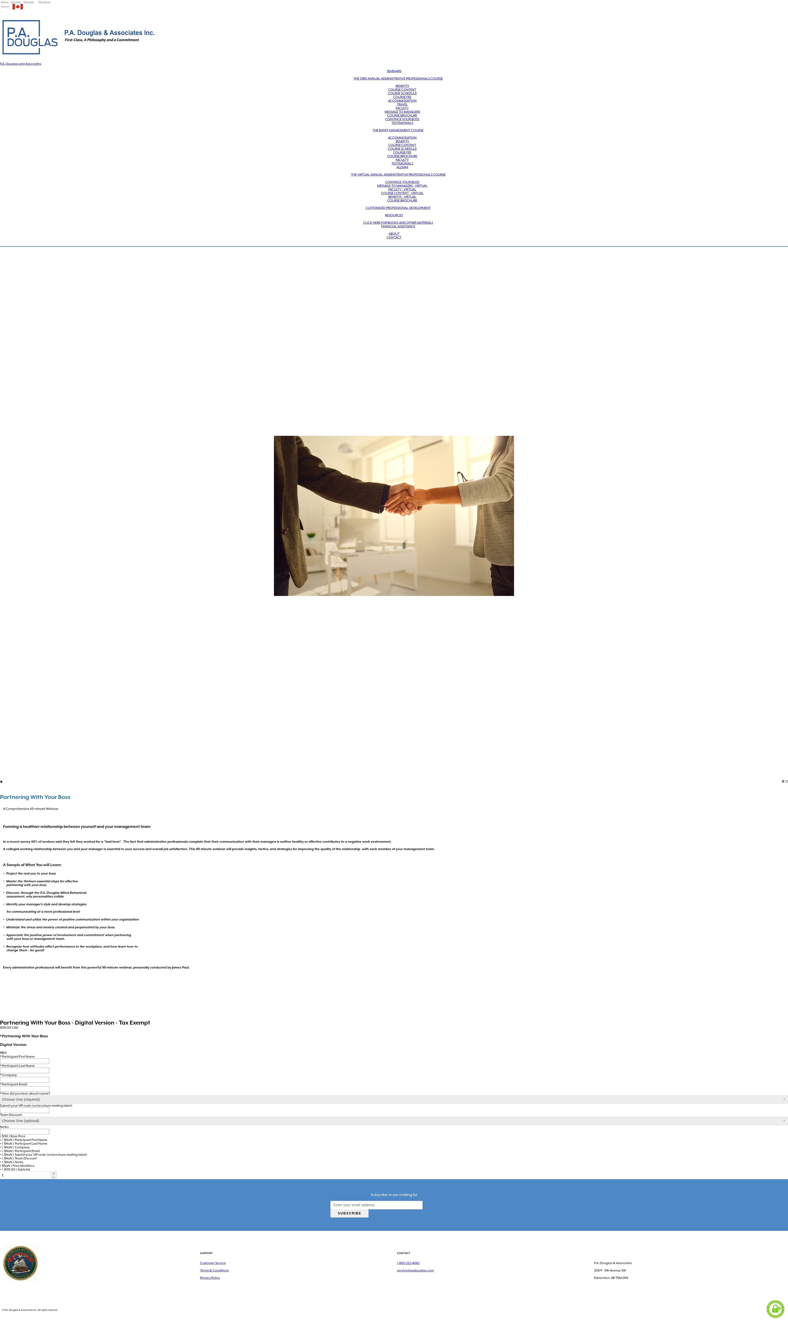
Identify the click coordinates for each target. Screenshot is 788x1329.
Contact (394, 237)
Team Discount (11, 1115)
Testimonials (402, 123)
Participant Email (13, 1084)
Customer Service (213, 1263)
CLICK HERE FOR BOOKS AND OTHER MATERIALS (398, 223)
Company (8, 1075)
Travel (402, 104)
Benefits (402, 86)
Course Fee (402, 97)
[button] (54, 1173)
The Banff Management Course (398, 130)
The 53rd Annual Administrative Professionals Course (398, 78)
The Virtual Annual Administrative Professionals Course (398, 175)
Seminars (394, 71)
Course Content (402, 90)
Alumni (402, 167)
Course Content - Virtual (402, 193)
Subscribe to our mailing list (394, 1194)
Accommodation (402, 101)
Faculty (402, 108)
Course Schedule (402, 93)
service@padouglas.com (415, 1270)
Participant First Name (17, 1056)
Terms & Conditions (214, 1270)
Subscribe (349, 1213)
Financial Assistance (398, 226)
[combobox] (394, 1099)
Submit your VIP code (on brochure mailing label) (36, 1106)
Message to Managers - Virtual (402, 186)
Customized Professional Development (398, 208)
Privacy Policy (210, 1278)
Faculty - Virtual (402, 189)
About (394, 234)
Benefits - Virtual (402, 197)
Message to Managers (402, 112)
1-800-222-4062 (408, 1263)
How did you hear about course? (25, 1093)
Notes (4, 1127)
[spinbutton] (25, 1175)
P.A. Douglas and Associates (20, 64)
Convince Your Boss (402, 119)
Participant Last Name (17, 1066)
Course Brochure (402, 115)
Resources (394, 215)
